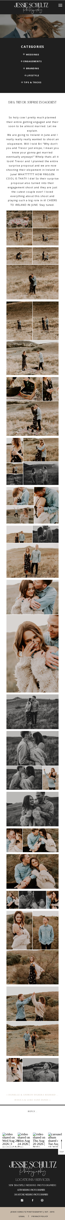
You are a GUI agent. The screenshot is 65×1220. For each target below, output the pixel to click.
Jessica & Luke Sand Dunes (31, 1100)
